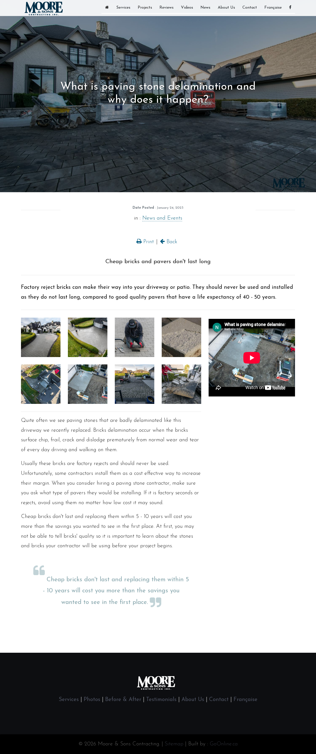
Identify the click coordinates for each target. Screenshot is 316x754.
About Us (226, 8)
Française (273, 8)
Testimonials (161, 700)
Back (171, 242)
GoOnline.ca (224, 744)
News (205, 8)
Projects (145, 8)
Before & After (123, 700)
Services (123, 8)
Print (147, 242)
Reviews (166, 8)
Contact (249, 8)
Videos (187, 8)
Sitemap (174, 744)
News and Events (162, 218)
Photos (92, 700)
